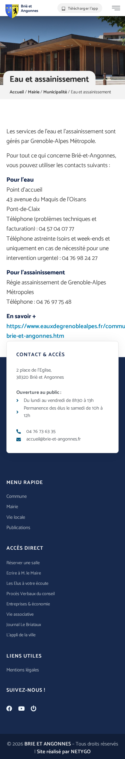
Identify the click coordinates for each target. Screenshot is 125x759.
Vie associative (20, 614)
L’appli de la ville (21, 635)
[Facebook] (9, 708)
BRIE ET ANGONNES (47, 744)
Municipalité (55, 92)
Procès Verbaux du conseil (30, 594)
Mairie (33, 92)
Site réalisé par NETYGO (64, 751)
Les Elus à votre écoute (27, 583)
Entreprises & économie (28, 604)
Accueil (17, 92)
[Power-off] (34, 708)
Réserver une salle (23, 563)
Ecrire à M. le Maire (23, 573)
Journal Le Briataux (23, 625)
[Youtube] (21, 708)
